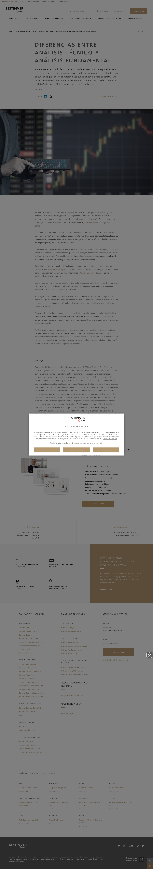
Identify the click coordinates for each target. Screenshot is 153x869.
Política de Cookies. (110, 439)
